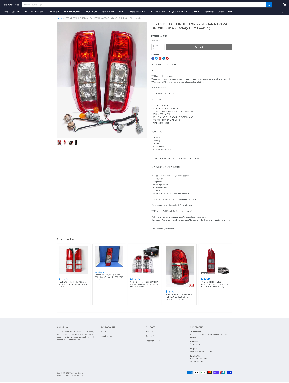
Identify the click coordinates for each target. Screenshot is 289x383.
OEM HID (196, 12)
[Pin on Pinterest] (167, 58)
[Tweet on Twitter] (156, 58)
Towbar (122, 12)
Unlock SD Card (225, 12)
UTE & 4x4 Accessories (35, 12)
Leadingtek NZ (78, 375)
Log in (103, 332)
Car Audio (16, 12)
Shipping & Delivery (153, 341)
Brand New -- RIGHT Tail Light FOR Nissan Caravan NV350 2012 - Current (109, 277)
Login (283, 12)
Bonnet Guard (108, 12)
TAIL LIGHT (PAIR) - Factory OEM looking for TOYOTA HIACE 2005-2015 (73, 284)
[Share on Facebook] (152, 58)
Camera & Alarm (158, 12)
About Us (149, 332)
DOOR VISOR (91, 12)
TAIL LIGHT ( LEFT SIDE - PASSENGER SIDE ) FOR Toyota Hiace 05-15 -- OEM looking (214, 284)
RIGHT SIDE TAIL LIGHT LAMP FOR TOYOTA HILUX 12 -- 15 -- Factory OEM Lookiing (179, 296)
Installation (209, 12)
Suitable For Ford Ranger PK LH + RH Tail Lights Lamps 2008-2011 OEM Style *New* (144, 284)
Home (5, 12)
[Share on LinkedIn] (163, 58)
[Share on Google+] (160, 58)
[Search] (269, 4)
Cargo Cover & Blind (178, 12)
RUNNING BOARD (72, 12)
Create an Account (108, 336)
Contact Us (150, 336)
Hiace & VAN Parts (138, 12)
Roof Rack (55, 12)
